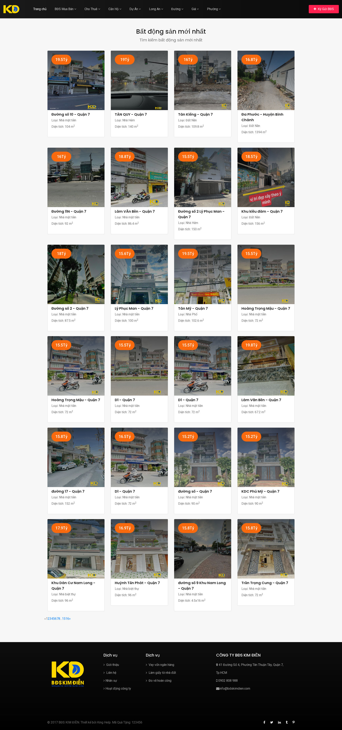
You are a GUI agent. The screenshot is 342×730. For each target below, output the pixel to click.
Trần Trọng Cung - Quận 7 (264, 582)
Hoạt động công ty (118, 688)
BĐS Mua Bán (64, 9)
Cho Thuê (91, 9)
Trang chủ (40, 9)
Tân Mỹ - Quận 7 (193, 308)
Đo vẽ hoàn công (159, 680)
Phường (213, 9)
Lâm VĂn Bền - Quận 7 (135, 211)
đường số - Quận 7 (195, 491)
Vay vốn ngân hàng (161, 665)
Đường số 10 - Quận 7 (70, 114)
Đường (176, 9)
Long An (155, 9)
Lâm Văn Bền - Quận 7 (261, 399)
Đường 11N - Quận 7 (68, 211)
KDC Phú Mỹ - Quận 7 (260, 491)
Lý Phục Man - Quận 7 (134, 308)
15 (64, 619)
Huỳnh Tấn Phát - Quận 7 (137, 582)
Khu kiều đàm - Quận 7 (262, 211)
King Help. (104, 722)
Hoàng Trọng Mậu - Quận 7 (265, 308)
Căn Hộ (113, 9)
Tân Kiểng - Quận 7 (195, 114)
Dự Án (134, 9)
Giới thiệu (112, 665)
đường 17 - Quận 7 (68, 491)
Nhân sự (111, 680)
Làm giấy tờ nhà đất (162, 673)
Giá (194, 9)
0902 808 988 (228, 680)
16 (67, 619)
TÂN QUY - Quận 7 (131, 114)
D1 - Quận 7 (125, 399)
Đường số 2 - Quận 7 (69, 308)
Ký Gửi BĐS (325, 9)
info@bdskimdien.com (234, 688)
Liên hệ (110, 673)
